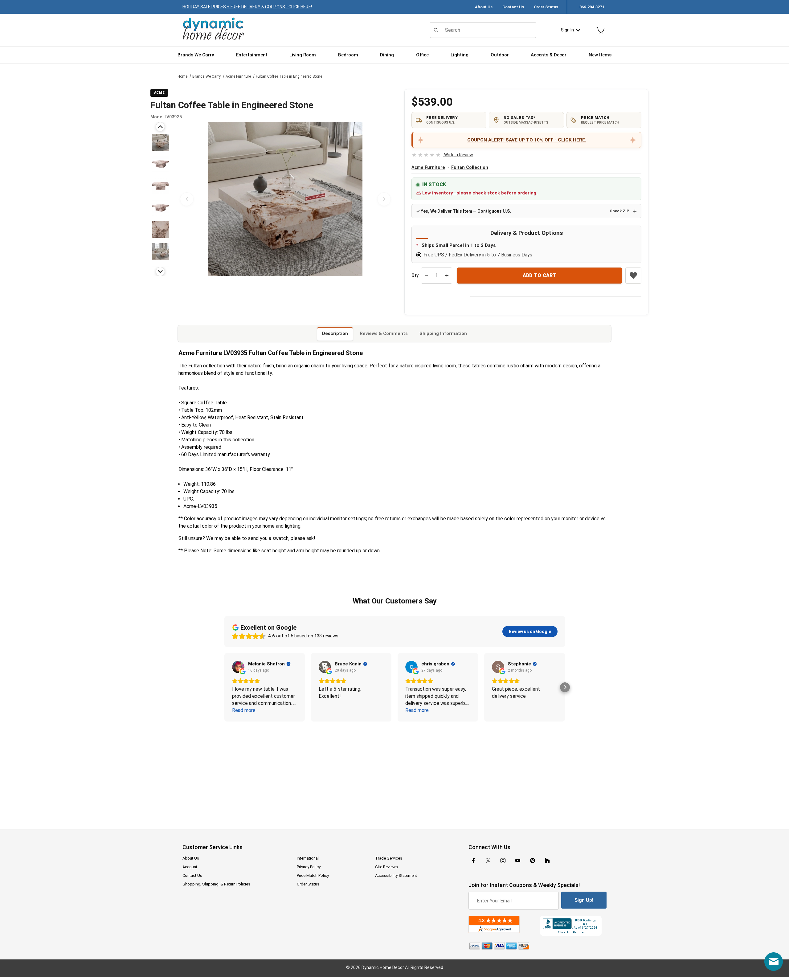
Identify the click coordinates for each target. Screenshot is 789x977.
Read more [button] (244, 710)
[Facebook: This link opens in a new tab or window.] (473, 860)
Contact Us (513, 7)
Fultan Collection (469, 167)
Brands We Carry (206, 76)
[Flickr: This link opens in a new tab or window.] (547, 860)
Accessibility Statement (396, 875)
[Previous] (160, 126)
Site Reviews (386, 867)
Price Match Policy (313, 875)
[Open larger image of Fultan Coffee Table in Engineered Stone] (285, 199)
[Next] (160, 271)
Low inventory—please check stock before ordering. (479, 193)
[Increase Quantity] (447, 275)
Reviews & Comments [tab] (384, 333)
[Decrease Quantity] (426, 275)
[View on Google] (238, 667)
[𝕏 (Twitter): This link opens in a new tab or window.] (488, 860)
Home (182, 76)
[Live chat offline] (773, 961)
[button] (160, 142)
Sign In (567, 29)
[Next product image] (384, 199)
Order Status (546, 7)
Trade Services (388, 858)
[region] (160, 199)
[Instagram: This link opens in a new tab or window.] (503, 860)
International (308, 858)
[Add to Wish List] (633, 276)
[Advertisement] (394, 771)
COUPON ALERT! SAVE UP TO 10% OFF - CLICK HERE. (526, 140)
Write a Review (442, 154)
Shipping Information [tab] (443, 333)
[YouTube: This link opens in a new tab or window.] (518, 860)
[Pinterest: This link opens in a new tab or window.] (532, 860)
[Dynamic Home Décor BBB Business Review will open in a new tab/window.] (573, 926)
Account (189, 867)
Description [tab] (335, 333)
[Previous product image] (187, 199)
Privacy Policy (309, 867)
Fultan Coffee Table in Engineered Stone (289, 76)
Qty (415, 275)
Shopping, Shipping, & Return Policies (216, 884)
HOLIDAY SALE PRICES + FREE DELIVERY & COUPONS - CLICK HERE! (247, 6)
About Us (484, 7)
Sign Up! (583, 900)
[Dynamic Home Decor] (213, 29)
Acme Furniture (238, 76)
